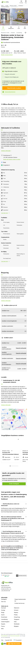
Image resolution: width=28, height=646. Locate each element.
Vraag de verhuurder (10, 74)
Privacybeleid (4, 635)
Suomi (2, 614)
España (3, 624)
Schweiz (16, 610)
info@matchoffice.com (6, 589)
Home (2, 5)
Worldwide (16, 624)
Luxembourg (4, 619)
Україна (16, 612)
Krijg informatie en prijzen (11, 71)
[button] (18, 439)
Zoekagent (4, 599)
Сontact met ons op (19, 603)
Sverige (3, 610)
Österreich (16, 608)
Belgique (16, 626)
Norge (2, 612)
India (15, 621)
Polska (16, 614)
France (3, 626)
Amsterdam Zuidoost (5, 6)
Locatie (6, 5)
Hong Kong (17, 617)
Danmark (3, 608)
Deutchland (4, 617)
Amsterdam (20, 5)
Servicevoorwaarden (15, 635)
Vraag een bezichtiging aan (12, 77)
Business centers (13, 5)
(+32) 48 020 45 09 (5, 590)
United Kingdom (5, 621)
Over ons (3, 601)
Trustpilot (3, 97)
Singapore (16, 619)
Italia (2, 628)
